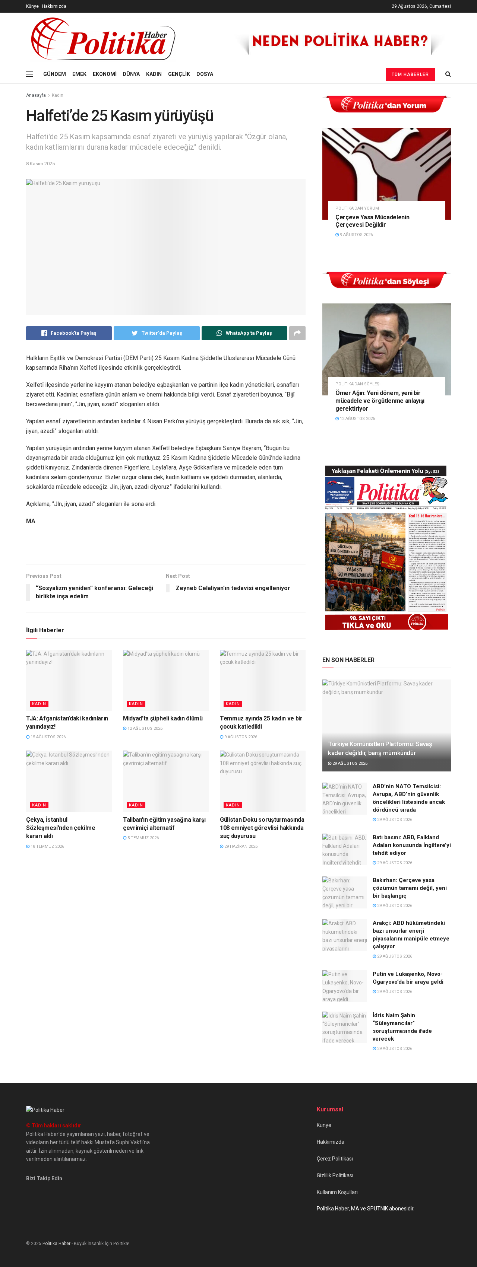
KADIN (154, 74)
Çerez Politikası (335, 1159)
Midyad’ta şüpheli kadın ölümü (163, 718)
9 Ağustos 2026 (240, 737)
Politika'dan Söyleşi (357, 384)
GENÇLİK (179, 74)
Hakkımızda (54, 6)
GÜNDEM (54, 74)
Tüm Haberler (410, 74)
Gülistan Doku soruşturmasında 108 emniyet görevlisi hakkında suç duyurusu (262, 828)
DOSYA (204, 74)
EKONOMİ (105, 74)
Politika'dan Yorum (357, 208)
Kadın (57, 95)
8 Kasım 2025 (40, 163)
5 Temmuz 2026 (142, 837)
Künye (32, 6)
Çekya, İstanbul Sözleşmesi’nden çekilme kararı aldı (60, 828)
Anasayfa (36, 95)
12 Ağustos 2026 (144, 728)
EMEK (79, 74)
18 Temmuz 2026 (46, 846)
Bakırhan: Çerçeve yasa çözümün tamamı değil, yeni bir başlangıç (410, 888)
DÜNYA (131, 74)
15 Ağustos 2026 (47, 737)
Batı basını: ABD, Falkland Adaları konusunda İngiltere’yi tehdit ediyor (412, 845)
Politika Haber (56, 1243)
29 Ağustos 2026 (349, 763)
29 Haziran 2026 (240, 846)
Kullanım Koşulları (337, 1192)
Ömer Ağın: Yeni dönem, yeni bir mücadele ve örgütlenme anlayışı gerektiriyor (379, 400)
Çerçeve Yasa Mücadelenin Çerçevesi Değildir (372, 221)
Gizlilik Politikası (335, 1175)
